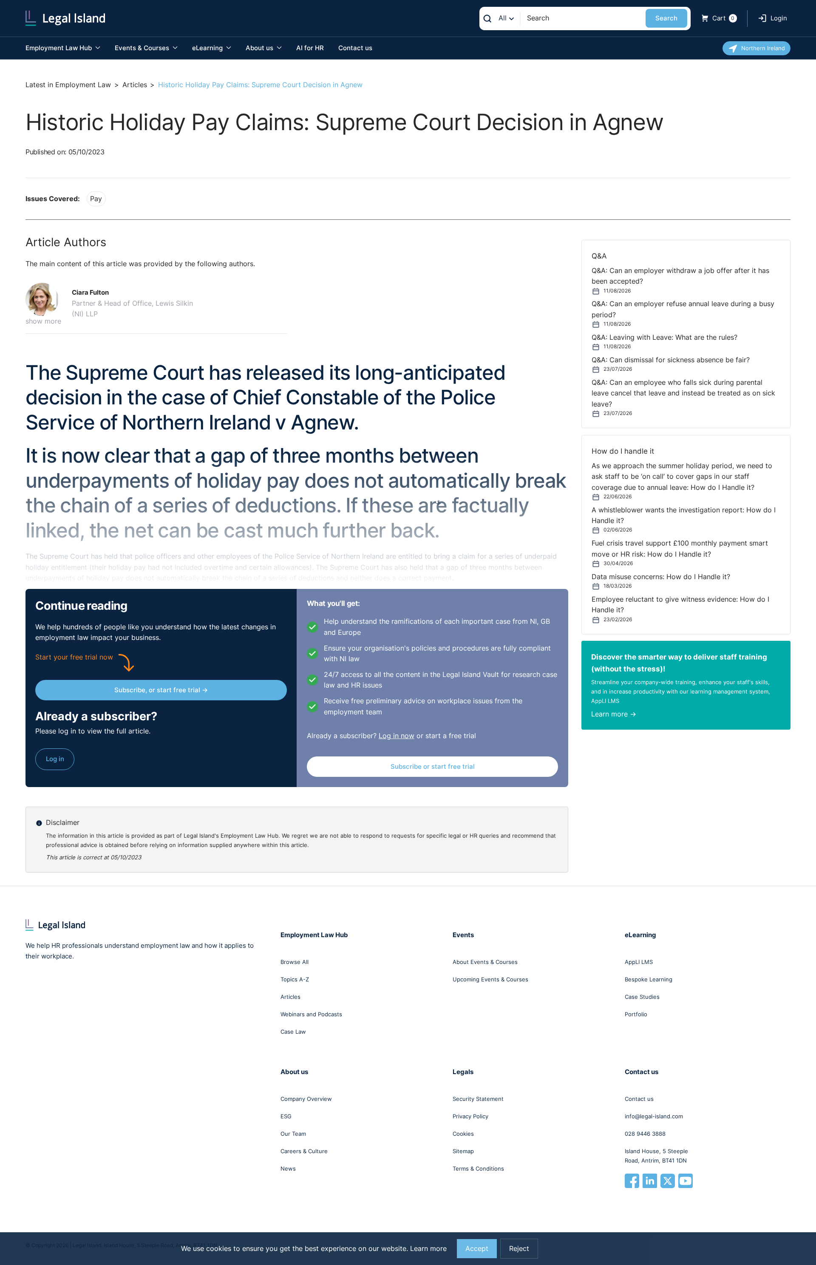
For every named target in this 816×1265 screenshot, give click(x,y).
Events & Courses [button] (143, 48)
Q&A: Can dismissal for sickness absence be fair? (671, 360)
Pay (96, 199)
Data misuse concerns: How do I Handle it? (661, 577)
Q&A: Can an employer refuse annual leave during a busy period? (683, 309)
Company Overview (306, 1098)
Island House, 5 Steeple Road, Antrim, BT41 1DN (656, 1156)
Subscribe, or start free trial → (161, 690)
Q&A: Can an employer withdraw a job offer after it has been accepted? (680, 276)
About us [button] (260, 48)
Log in (55, 759)
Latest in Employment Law (68, 85)
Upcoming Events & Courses (490, 979)
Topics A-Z (294, 979)
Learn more (428, 1249)
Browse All (294, 961)
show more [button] (43, 321)
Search (666, 18)
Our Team (293, 1133)
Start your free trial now (74, 657)
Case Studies (642, 996)
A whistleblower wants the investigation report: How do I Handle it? (684, 515)
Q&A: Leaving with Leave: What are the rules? (664, 337)
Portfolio (636, 1014)
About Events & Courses (485, 961)
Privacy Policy (470, 1116)
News (288, 1168)
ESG (286, 1116)
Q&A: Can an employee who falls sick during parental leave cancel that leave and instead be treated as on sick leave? (683, 393)
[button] (45, 299)
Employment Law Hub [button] (60, 48)
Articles (134, 85)
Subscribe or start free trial (433, 766)
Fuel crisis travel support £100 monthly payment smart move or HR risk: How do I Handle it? (680, 548)
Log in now (396, 736)
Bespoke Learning (648, 979)
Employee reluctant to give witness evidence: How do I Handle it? (680, 604)
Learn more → (613, 714)
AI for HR (310, 48)
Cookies (463, 1133)
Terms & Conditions (478, 1168)
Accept (476, 1249)
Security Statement (478, 1098)
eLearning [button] (208, 48)
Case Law (293, 1031)
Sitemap (463, 1151)
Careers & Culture (304, 1151)
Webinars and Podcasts (311, 1014)
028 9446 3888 (645, 1133)
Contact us (355, 48)
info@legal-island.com (654, 1116)
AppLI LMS (639, 961)
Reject (519, 1249)
